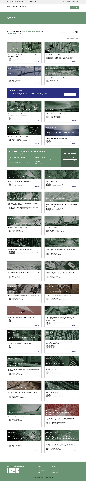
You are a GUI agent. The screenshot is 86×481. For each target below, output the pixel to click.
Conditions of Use (49, 477)
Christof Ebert (55, 276)
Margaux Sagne (35, 252)
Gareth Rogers (55, 298)
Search (77, 1)
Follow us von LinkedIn (69, 157)
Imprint (38, 477)
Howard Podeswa (56, 448)
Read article (37, 61)
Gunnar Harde (18, 80)
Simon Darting (63, 322)
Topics (75, 7)
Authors (73, 1)
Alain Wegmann (65, 57)
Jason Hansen (18, 117)
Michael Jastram (18, 276)
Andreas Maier (58, 322)
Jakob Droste (63, 348)
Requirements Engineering (17, 7)
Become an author (54, 472)
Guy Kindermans (18, 184)
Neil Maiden (18, 419)
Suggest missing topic (70, 94)
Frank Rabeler (18, 320)
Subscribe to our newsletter (69, 160)
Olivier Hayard (70, 57)
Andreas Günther (30, 252)
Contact (38, 472)
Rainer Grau (55, 253)
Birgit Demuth (62, 395)
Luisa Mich (57, 230)
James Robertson (65, 184)
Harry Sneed (57, 395)
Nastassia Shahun (19, 230)
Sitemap (34, 477)
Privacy (42, 477)
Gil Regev (60, 57)
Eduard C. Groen (58, 140)
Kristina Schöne (23, 252)
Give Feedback (54, 468)
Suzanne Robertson (58, 184)
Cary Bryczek (63, 422)
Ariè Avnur (17, 58)
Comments (69, 1)
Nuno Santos (23, 207)
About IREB (39, 468)
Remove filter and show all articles (72, 38)
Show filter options (63, 32)
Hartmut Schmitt (69, 348)
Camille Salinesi (18, 139)
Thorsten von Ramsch (56, 116)
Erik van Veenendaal (19, 298)
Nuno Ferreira (28, 207)
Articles (64, 1)
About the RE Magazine (41, 470)
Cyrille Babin (18, 373)
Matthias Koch (63, 140)
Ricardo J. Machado (34, 207)
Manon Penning (55, 80)
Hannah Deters (58, 348)
